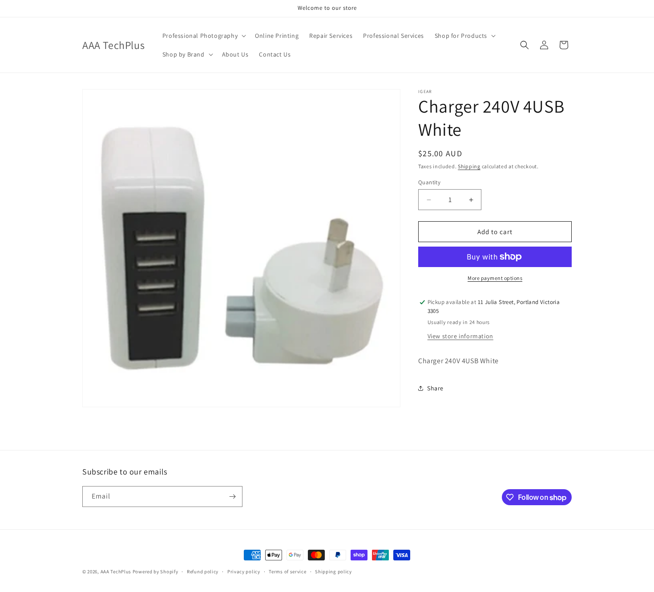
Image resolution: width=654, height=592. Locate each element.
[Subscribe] (232, 496)
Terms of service (287, 571)
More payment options (495, 278)
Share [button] (435, 388)
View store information (460, 336)
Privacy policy (243, 571)
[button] (203, 35)
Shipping (469, 166)
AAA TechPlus (116, 571)
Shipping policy (333, 571)
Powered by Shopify (155, 571)
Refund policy (202, 571)
